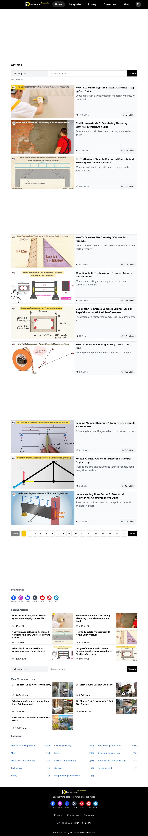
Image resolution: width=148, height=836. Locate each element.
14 (103, 533)
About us (89, 815)
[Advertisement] (74, 38)
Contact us (73, 815)
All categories (20, 73)
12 (89, 533)
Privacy (58, 815)
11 (82, 533)
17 (124, 533)
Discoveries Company (81, 822)
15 (110, 533)
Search (132, 73)
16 (117, 533)
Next (132, 533)
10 (75, 533)
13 (96, 533)
